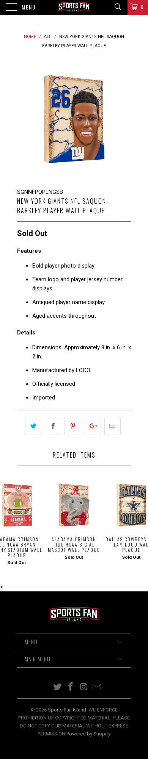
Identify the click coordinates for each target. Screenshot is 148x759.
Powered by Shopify (88, 734)
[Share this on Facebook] (53, 426)
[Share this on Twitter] (33, 426)
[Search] (117, 6)
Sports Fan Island (67, 710)
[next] (123, 119)
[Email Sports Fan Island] (97, 687)
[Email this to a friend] (112, 426)
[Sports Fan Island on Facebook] (71, 687)
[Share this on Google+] (93, 426)
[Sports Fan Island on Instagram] (84, 687)
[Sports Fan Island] (74, 7)
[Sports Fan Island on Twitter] (57, 687)
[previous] (24, 119)
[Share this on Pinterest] (73, 426)
